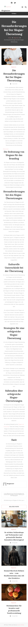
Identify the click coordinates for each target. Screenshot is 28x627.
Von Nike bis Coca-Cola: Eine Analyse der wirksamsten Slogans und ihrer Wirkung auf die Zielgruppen (14, 494)
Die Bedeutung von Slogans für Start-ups (13, 500)
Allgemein (13, 67)
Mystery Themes (20, 624)
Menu (14, 13)
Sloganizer (5, 11)
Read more (6, 149)
